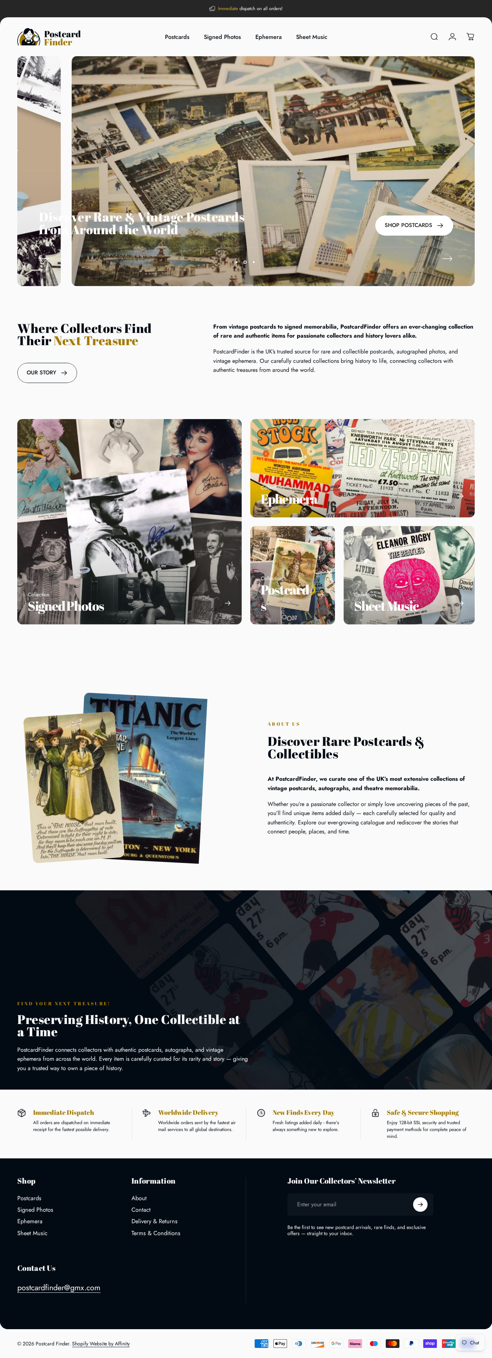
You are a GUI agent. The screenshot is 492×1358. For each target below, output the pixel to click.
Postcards (29, 1198)
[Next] (447, 258)
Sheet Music (32, 1233)
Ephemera (30, 1221)
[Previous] (44, 258)
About (139, 1198)
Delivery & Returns (154, 1221)
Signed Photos (35, 1210)
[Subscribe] (420, 1204)
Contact (141, 1210)
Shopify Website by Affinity (101, 1343)
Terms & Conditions (155, 1233)
